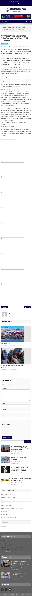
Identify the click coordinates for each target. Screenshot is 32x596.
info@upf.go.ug (7, 551)
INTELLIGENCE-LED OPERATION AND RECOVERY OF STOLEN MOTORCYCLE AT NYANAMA (20, 469)
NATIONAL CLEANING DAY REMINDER (18, 458)
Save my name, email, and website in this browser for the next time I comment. (6, 429)
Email (4, 409)
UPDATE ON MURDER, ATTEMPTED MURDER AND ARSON (21, 479)
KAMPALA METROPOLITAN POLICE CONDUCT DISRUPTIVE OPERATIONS (15, 366)
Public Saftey (5, 505)
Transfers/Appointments (8, 517)
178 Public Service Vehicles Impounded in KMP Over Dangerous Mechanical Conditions (21, 447)
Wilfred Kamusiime (14, 345)
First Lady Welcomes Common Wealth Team (5, 307)
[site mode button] (26, 22)
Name (4, 403)
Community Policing (7, 494)
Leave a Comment (24, 46)
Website (4, 416)
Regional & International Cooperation (11, 508)
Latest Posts (4, 43)
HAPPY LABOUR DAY (6, 343)
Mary (12, 46)
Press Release (5, 503)
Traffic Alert (5, 514)
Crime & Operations (7, 497)
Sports (4, 511)
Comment (5, 388)
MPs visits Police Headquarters (28, 307)
